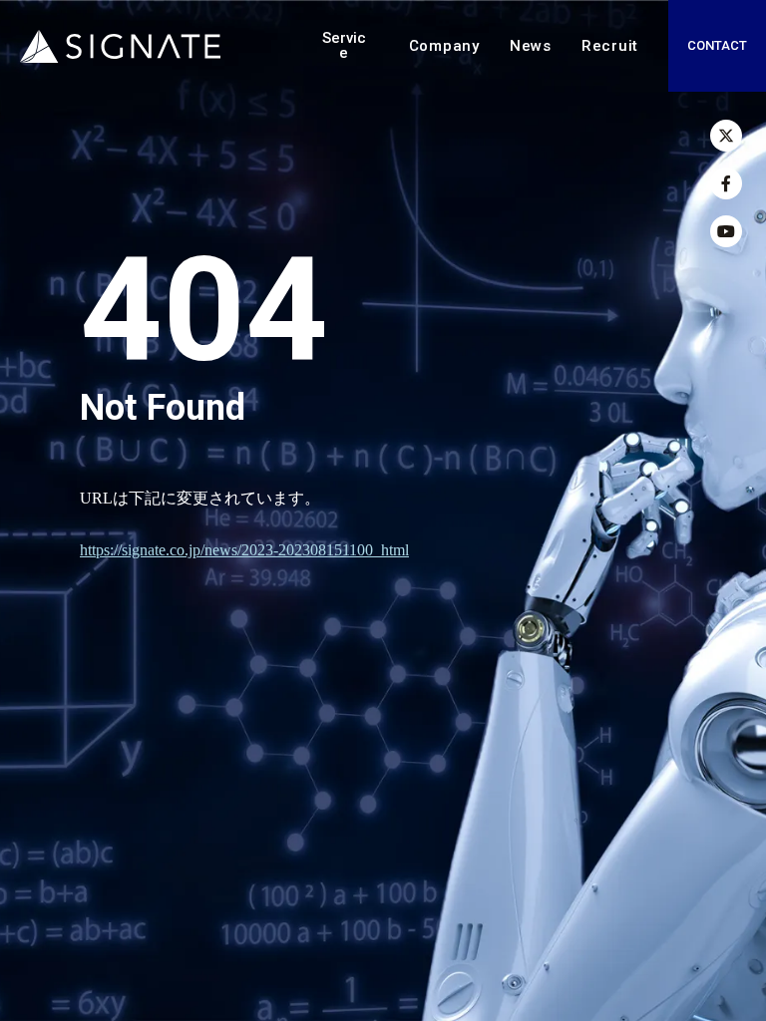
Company (444, 46)
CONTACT (717, 45)
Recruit (609, 46)
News (531, 46)
